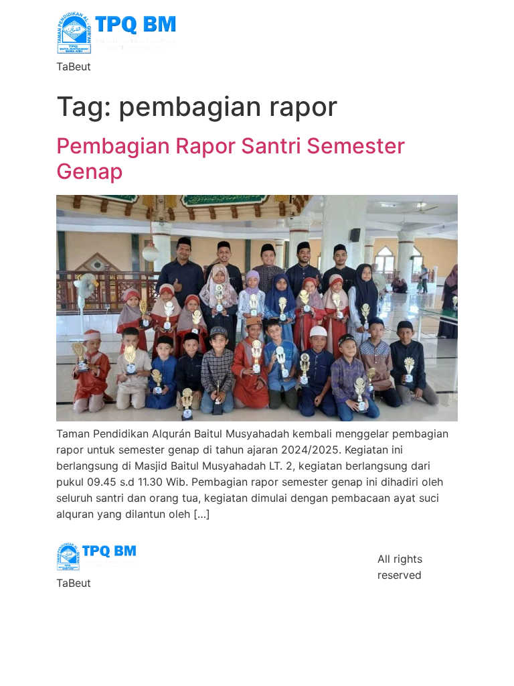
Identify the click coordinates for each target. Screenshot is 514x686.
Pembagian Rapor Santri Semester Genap (230, 158)
